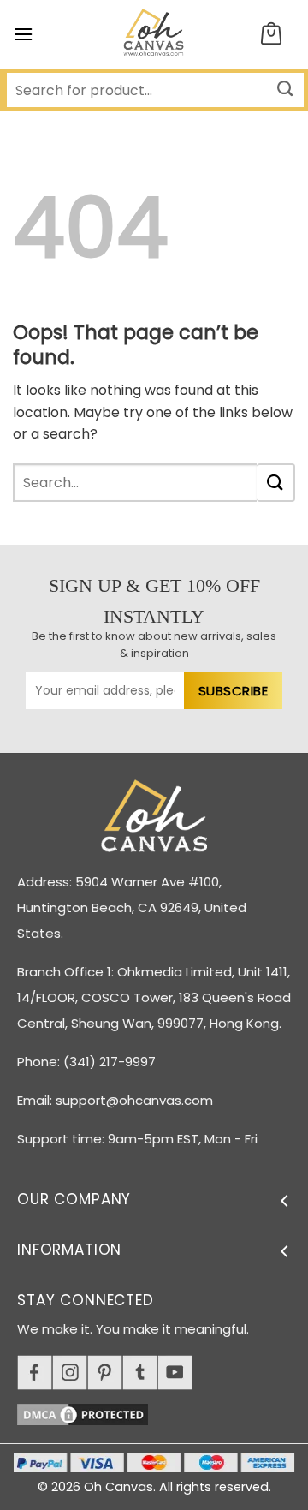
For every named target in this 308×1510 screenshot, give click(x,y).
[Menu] (23, 34)
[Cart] (271, 34)
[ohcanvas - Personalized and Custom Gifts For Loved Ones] (154, 34)
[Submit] (276, 482)
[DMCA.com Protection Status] (162, 1412)
